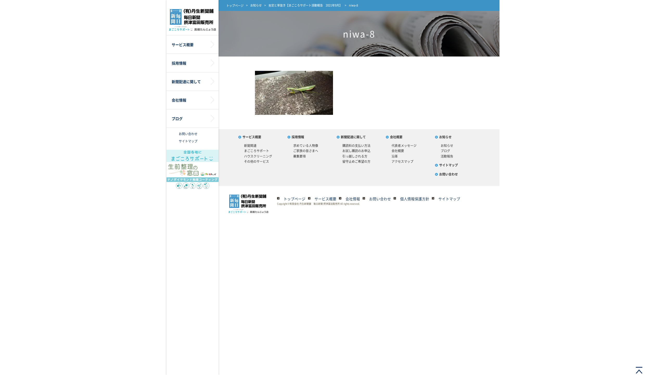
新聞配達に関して (353, 137)
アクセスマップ (402, 161)
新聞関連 (250, 145)
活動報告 (447, 156)
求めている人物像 (305, 145)
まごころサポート (256, 150)
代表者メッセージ (404, 145)
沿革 (395, 156)
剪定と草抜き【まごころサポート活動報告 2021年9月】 (305, 5)
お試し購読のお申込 (356, 150)
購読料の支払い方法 (356, 145)
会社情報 (352, 198)
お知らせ (256, 5)
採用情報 (298, 137)
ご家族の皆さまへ (305, 150)
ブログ (445, 150)
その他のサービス (256, 161)
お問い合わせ (188, 134)
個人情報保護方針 (414, 198)
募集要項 (299, 156)
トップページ (235, 5)
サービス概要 (251, 137)
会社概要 (396, 137)
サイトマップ (188, 141)
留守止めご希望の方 (356, 161)
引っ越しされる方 (354, 156)
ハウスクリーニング (258, 156)
